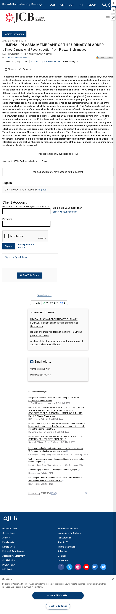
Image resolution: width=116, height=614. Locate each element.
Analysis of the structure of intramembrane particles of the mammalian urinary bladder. (53, 398)
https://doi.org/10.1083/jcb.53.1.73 (45, 62)
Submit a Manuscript (68, 528)
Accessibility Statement (13, 556)
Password (7, 219)
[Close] (112, 579)
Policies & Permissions (13, 551)
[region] (58, 594)
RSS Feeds (7, 569)
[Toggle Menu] (107, 17)
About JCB (63, 542)
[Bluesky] (103, 567)
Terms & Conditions (67, 547)
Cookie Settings (58, 606)
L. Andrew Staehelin (10, 54)
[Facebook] (61, 567)
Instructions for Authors (69, 533)
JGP (71, 5)
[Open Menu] (22, 5)
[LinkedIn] (95, 567)
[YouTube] (86, 567)
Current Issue (8, 533)
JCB (52, 5)
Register (42, 189)
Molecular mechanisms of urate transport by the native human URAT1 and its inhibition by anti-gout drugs (55, 449)
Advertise (62, 551)
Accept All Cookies (58, 595)
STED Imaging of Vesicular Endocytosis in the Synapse (52, 470)
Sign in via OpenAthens (16, 257)
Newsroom (63, 560)
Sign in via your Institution (65, 212)
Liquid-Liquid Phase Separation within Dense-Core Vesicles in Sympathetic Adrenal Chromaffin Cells (55, 479)
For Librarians (64, 538)
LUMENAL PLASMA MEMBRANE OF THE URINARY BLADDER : (54, 322)
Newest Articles (9, 528)
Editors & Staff (9, 547)
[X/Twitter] (69, 567)
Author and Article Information (17, 58)
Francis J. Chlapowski (29, 54)
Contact (62, 556)
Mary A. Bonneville (47, 54)
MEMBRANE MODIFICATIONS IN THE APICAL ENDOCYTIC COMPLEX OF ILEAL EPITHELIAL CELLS (55, 437)
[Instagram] (78, 567)
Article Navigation (14, 34)
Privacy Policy (8, 565)
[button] (10, 69)
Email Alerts (8, 542)
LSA (91, 5)
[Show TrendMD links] (86, 493)
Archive (6, 538)
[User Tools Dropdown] (111, 5)
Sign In (8, 246)
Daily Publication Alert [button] (40, 375)
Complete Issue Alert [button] (40, 369)
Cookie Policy (8, 560)
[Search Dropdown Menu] (104, 5)
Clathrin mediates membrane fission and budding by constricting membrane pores (56, 460)
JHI (81, 5)
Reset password (26, 244)
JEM (62, 5)
